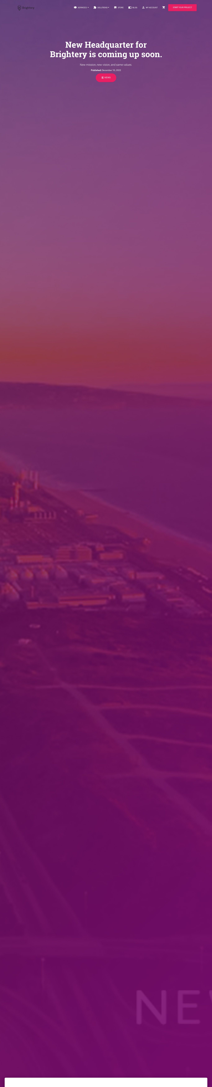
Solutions (100, 7)
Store (119, 7)
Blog (132, 7)
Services (80, 7)
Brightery (28, 7)
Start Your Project (182, 7)
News (106, 77)
